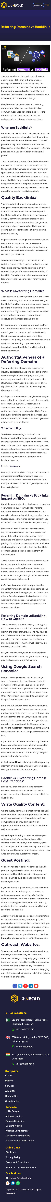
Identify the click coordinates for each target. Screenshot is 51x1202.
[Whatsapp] (18, 1183)
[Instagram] (8, 1183)
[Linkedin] (13, 1183)
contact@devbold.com (20, 1178)
